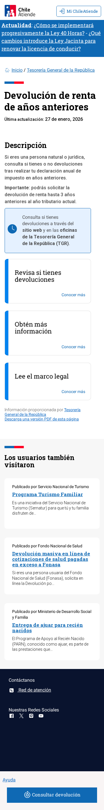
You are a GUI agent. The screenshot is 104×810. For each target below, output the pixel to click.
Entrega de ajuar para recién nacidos (47, 628)
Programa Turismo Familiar (47, 494)
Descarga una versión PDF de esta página (42, 419)
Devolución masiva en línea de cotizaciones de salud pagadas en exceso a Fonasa (51, 559)
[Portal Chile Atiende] (20, 10)
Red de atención (34, 690)
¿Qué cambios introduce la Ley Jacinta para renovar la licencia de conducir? (51, 40)
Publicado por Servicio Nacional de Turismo (50, 486)
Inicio (17, 70)
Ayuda (9, 780)
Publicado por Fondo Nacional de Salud (47, 546)
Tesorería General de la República (61, 70)
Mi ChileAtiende (82, 11)
